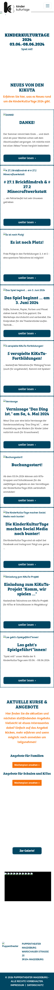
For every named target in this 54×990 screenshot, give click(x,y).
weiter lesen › (27, 158)
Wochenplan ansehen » (27, 765)
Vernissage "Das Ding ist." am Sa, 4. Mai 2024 (27, 411)
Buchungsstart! (27, 465)
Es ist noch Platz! (27, 242)
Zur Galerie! (27, 851)
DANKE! (27, 122)
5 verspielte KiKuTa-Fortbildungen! (27, 355)
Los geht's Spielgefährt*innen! (27, 647)
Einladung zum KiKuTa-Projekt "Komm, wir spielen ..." (27, 589)
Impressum (17, 985)
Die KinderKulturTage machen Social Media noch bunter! (27, 528)
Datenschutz (35, 985)
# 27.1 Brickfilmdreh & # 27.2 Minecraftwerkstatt (27, 186)
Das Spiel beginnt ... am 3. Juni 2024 (27, 300)
